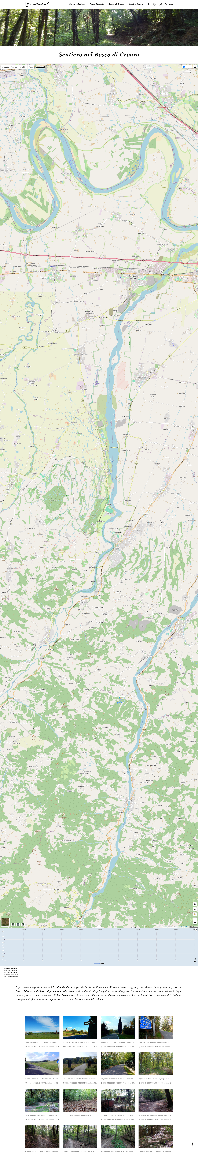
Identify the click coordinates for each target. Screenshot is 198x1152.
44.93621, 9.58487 (38, 1119)
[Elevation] (196, 929)
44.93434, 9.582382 (114, 1119)
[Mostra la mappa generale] (148, 4)
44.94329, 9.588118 (38, 1083)
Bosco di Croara (116, 4)
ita (170, 5)
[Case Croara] (80, 1136)
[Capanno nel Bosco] (118, 1100)
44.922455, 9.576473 (152, 1119)
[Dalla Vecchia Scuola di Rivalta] (42, 1027)
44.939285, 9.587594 (77, 1083)
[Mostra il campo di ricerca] (166, 4)
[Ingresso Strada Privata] (80, 1063)
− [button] (195, 922)
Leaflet (165, 927)
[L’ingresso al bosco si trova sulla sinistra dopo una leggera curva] (118, 1063)
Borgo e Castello (77, 4)
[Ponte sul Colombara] (156, 1136)
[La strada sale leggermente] (80, 1100)
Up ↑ (192, 1144)
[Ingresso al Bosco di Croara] (156, 1063)
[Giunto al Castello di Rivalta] (80, 1027)
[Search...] (195, 904)
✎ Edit (186, 927)
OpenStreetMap (179, 927)
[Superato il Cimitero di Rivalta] (118, 1027)
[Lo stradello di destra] (42, 1100)
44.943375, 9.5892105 (153, 1046)
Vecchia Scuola (136, 4)
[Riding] (23, 924)
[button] (195, 66)
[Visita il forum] (160, 4)
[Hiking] (13, 924)
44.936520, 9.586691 (114, 1083)
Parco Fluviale (97, 4)
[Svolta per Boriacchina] (42, 1063)
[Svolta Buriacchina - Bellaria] (156, 1027)
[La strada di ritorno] (42, 1136)
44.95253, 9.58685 (38, 1046)
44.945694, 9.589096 (114, 1046)
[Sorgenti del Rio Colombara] (156, 1100)
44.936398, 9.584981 (152, 1083)
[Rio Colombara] (118, 1136)
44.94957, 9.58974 (76, 1046)
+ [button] (195, 919)
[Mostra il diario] (154, 4)
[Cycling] (18, 924)
